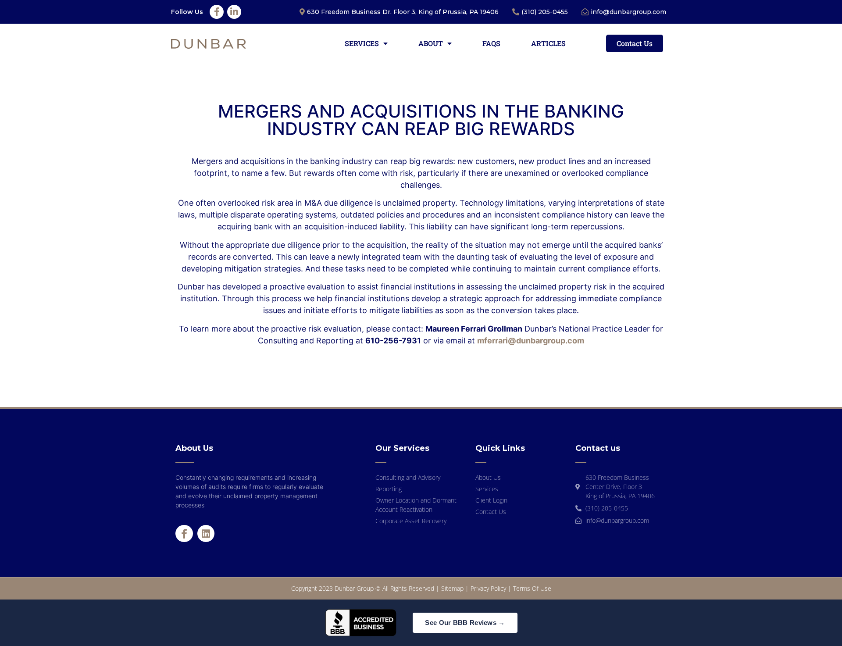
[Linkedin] (206, 533)
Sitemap (452, 588)
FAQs (491, 43)
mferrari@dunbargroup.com (530, 340)
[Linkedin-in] (234, 12)
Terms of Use (532, 588)
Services (362, 43)
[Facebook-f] (217, 12)
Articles (548, 43)
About (430, 43)
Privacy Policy (488, 588)
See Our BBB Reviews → (465, 622)
